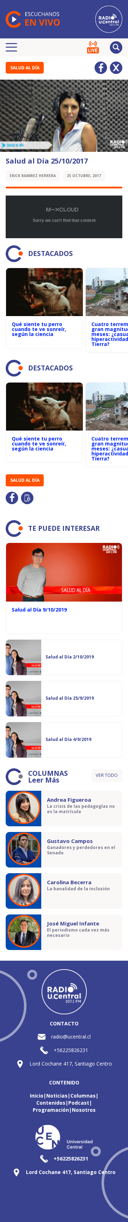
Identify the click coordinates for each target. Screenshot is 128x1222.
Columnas (83, 1095)
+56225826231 (71, 1050)
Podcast (78, 1102)
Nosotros (84, 1109)
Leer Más (43, 780)
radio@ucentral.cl (71, 1036)
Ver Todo (107, 775)
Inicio (36, 1095)
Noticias (57, 1095)
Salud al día (24, 68)
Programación (51, 1109)
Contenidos (50, 1102)
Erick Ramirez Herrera (33, 175)
